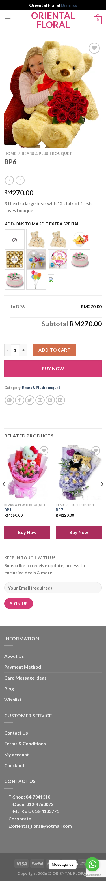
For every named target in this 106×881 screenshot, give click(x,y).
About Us (14, 656)
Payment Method (22, 666)
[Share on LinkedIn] (60, 400)
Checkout (14, 765)
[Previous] (4, 495)
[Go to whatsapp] (92, 864)
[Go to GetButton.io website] (92, 875)
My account (16, 754)
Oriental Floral (53, 20)
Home (10, 153)
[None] (14, 239)
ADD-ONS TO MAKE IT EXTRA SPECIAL (42, 224)
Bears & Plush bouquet (47, 153)
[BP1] (27, 472)
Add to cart (54, 349)
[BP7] (79, 472)
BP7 (59, 510)
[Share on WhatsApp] (9, 400)
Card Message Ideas (25, 677)
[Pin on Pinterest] (50, 400)
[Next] (102, 495)
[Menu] (7, 20)
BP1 (8, 510)
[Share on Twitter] (29, 400)
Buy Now (53, 368)
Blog (9, 688)
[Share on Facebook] (19, 400)
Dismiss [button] (69, 5)
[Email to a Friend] (40, 400)
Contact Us (16, 732)
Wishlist (12, 699)
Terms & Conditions (25, 743)
